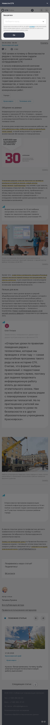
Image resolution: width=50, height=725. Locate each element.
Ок (14, 35)
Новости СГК (8, 3)
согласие (32, 26)
